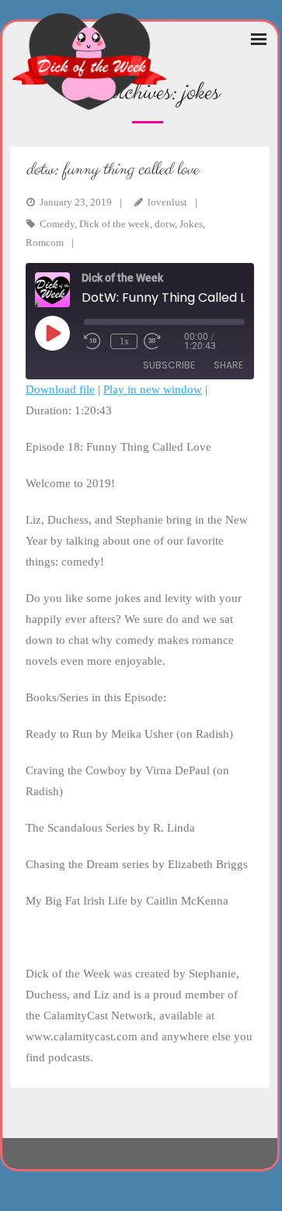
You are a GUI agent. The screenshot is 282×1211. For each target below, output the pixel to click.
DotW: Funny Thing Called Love (112, 169)
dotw (165, 224)
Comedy (57, 224)
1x (124, 341)
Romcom (45, 242)
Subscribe (169, 365)
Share (228, 365)
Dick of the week (114, 224)
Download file (60, 389)
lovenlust (167, 202)
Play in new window (152, 389)
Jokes (191, 224)
